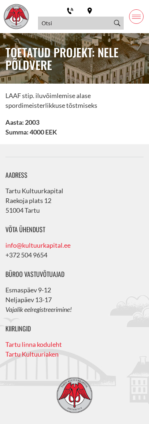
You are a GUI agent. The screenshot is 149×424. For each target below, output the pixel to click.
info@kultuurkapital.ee (38, 245)
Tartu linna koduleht (33, 344)
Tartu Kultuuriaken (32, 354)
